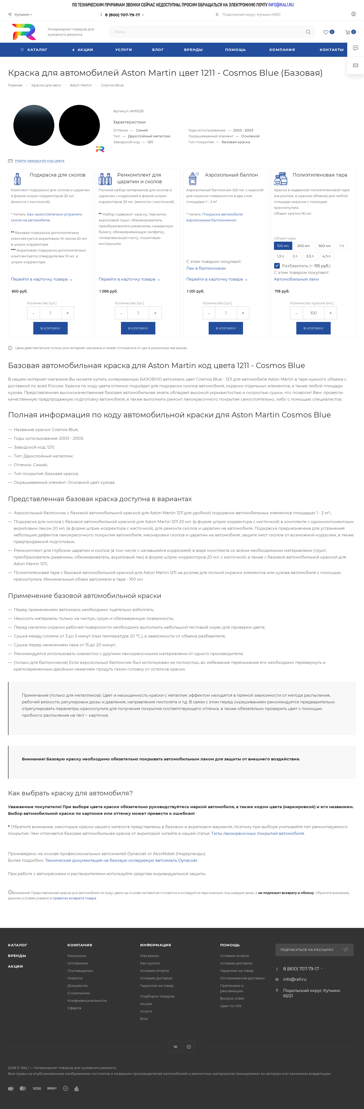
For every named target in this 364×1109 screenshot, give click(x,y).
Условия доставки (156, 978)
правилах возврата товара (74, 898)
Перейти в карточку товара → (42, 279)
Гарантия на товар (157, 985)
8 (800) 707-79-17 (122, 14)
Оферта (74, 1008)
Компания (79, 945)
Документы (77, 985)
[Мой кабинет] (353, 14)
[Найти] (308, 31)
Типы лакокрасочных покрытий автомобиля (257, 833)
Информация (155, 945)
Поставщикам (80, 970)
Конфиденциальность (87, 1000)
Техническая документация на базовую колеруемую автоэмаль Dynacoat (121, 860)
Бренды (17, 956)
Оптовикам (77, 963)
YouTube (189, 1046)
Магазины (76, 956)
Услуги (146, 1011)
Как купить (150, 963)
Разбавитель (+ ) (306, 265)
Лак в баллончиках (206, 268)
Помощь (230, 945)
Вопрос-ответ (232, 998)
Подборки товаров (157, 996)
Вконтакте (175, 1046)
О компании (78, 993)
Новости (75, 978)
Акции (15, 966)
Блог (144, 1018)
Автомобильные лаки (296, 279)
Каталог (17, 945)
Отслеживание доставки (242, 978)
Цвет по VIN (230, 1006)
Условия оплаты (154, 970)
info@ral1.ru (294, 979)
